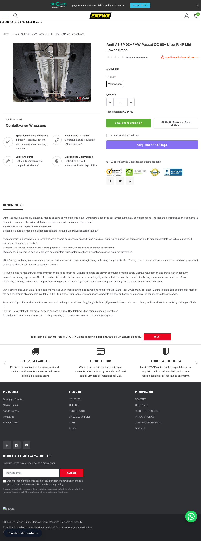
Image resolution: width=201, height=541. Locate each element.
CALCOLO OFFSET (79, 416)
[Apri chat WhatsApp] (191, 516)
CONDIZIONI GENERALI (148, 422)
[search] (15, 16)
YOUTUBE (74, 399)
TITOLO (111, 77)
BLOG (72, 428)
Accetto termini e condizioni (125, 135)
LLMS (72, 422)
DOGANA (140, 428)
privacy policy (56, 484)
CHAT (157, 337)
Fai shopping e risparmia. (109, 5)
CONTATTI (140, 399)
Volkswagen (115, 84)
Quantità (111, 94)
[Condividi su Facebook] (110, 181)
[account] (186, 15)
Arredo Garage (11, 411)
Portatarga (8, 416)
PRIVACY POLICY (144, 416)
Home (6, 34)
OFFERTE (74, 405)
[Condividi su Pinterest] (130, 181)
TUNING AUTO (77, 411)
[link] (7, 445)
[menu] (6, 16)
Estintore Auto (10, 422)
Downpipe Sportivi (13, 399)
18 (112, 161)
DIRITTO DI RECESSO (147, 411)
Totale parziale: (114, 111)
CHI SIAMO (141, 405)
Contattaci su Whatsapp (26, 125)
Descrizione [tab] (13, 205)
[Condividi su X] (120, 181)
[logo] (100, 15)
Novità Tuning (10, 405)
